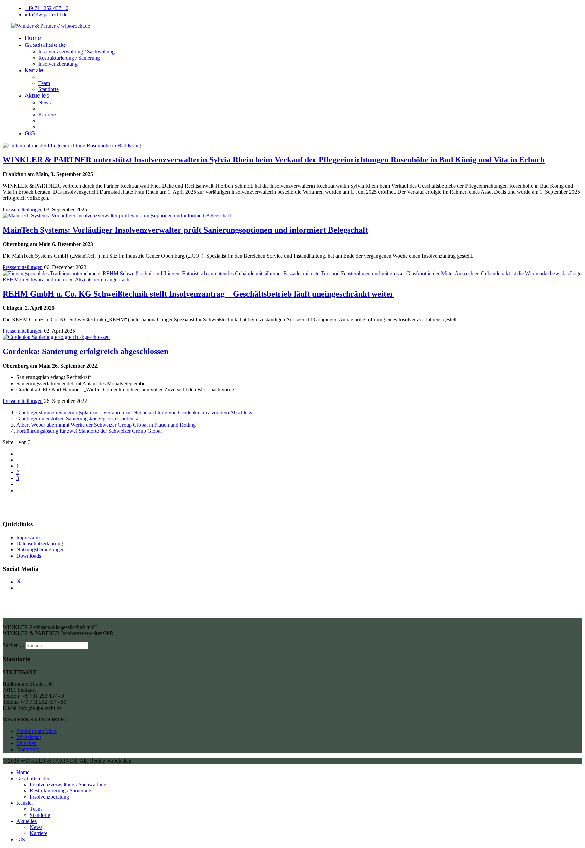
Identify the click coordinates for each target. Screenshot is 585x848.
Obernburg (28, 749)
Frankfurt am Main (36, 731)
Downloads (28, 556)
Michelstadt (28, 737)
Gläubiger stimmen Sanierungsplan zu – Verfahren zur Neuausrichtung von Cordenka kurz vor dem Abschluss (134, 412)
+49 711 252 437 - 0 (46, 8)
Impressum (28, 537)
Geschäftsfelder (46, 45)
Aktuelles (37, 95)
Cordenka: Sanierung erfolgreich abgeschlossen (85, 351)
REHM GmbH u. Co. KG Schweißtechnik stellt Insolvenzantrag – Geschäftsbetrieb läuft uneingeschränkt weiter (198, 293)
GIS (30, 133)
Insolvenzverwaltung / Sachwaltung (76, 52)
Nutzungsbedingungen (40, 549)
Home (33, 38)
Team (44, 83)
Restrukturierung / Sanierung (69, 58)
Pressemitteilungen (23, 209)
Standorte (48, 89)
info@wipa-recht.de (46, 14)
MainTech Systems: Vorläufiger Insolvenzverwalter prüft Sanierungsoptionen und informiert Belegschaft (185, 229)
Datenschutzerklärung (39, 543)
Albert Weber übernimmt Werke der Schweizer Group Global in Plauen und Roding (106, 425)
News (44, 102)
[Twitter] (18, 582)
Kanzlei (35, 70)
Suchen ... (13, 645)
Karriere (47, 114)
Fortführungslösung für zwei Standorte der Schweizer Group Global (89, 431)
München (26, 743)
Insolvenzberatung (58, 64)
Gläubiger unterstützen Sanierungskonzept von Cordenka (77, 418)
